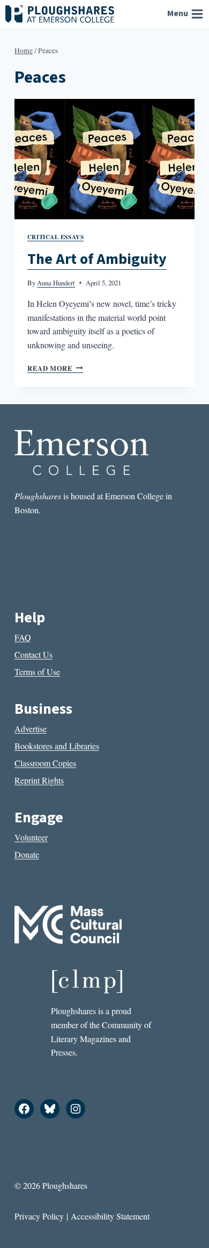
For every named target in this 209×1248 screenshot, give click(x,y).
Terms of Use (37, 671)
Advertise (30, 728)
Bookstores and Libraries (56, 745)
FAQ (22, 637)
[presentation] (104, 159)
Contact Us (33, 654)
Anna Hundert (56, 283)
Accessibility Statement (110, 1216)
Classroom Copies (45, 763)
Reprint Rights (39, 780)
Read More (55, 368)
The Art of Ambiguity (97, 259)
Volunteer (31, 837)
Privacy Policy (39, 1216)
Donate (26, 854)
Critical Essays (55, 236)
